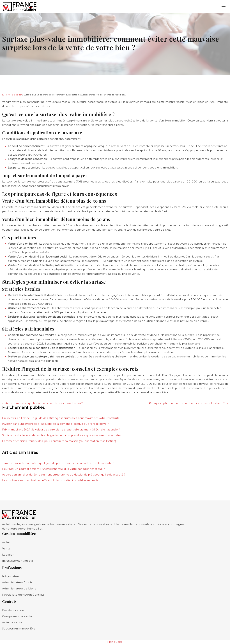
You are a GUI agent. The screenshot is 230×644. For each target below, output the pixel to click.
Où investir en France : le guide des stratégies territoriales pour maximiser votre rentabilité (61, 418)
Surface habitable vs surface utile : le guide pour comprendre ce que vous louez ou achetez (61, 435)
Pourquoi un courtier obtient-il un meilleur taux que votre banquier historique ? (53, 468)
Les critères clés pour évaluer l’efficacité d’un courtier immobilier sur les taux (52, 480)
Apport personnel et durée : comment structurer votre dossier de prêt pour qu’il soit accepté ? (63, 474)
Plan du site (115, 641)
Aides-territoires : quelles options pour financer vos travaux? (44, 403)
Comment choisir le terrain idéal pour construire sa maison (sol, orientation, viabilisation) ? (60, 441)
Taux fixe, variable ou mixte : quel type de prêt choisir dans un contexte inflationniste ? (58, 463)
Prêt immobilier (14, 94)
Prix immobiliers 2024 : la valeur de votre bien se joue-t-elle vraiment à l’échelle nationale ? (61, 429)
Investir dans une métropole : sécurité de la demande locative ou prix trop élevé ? (55, 423)
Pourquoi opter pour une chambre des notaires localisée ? (187, 403)
